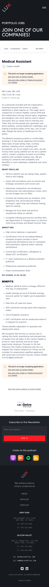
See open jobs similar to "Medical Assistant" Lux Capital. (25, 81)
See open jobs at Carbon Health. (20, 77)
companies (15, 48)
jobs (6, 48)
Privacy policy (19, 411)
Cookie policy (30, 411)
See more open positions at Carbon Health (24, 389)
